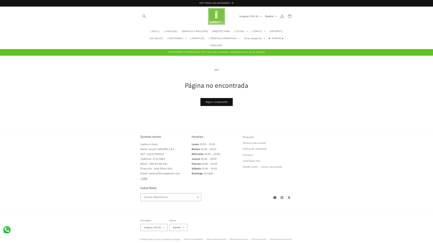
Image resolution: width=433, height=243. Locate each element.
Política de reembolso (255, 148)
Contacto (248, 154)
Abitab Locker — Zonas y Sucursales (262, 166)
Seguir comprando (217, 101)
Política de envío (259, 239)
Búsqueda (248, 137)
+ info (143, 178)
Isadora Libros (153, 239)
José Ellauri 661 (251, 160)
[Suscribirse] (197, 197)
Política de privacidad (216, 239)
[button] (144, 16)
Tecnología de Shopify (170, 239)
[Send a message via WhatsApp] (7, 229)
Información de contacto (281, 239)
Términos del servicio (254, 142)
